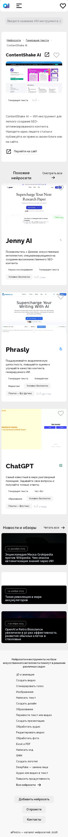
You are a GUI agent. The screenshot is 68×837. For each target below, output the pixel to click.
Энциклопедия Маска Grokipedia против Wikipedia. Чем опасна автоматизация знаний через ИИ (29, 558)
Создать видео (26, 680)
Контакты (34, 819)
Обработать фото (27, 738)
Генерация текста (37, 40)
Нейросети (14, 40)
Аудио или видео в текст (32, 773)
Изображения (24, 691)
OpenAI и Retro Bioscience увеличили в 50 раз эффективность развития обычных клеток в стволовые (31, 634)
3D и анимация (25, 674)
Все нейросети (26, 784)
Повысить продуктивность (33, 778)
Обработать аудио (28, 726)
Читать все (51, 527)
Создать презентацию (30, 720)
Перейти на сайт (25, 151)
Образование (24, 709)
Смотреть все (52, 173)
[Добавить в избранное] (56, 55)
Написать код (24, 749)
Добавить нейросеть (34, 799)
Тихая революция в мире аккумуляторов (23, 598)
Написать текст (26, 697)
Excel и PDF (23, 744)
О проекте (34, 809)
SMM (19, 755)
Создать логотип (27, 761)
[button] (19, 5)
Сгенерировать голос (30, 686)
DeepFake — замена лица (32, 767)
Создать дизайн (26, 703)
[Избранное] (63, 5)
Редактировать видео (30, 732)
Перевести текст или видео (34, 715)
